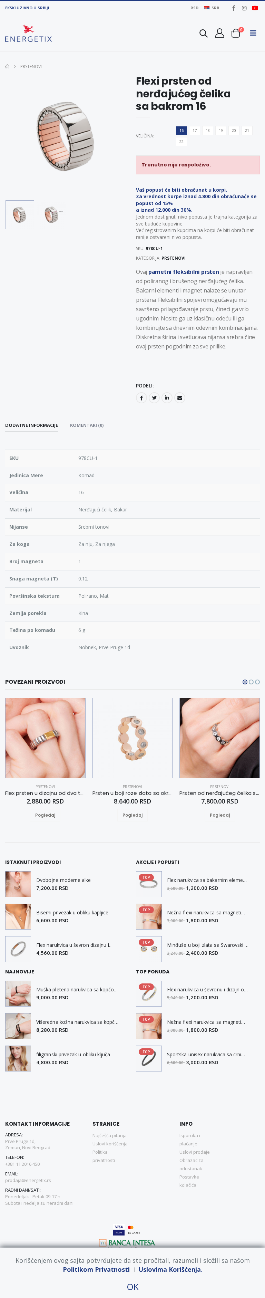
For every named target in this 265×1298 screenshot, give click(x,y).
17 (195, 130)
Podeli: (145, 385)
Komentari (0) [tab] (87, 425)
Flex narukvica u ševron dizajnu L (73, 945)
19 (221, 130)
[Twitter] (154, 397)
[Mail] (179, 397)
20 (234, 130)
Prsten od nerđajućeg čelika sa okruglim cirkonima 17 (219, 793)
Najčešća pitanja (109, 1135)
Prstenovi (30, 66)
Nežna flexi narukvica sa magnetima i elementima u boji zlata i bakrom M (208, 913)
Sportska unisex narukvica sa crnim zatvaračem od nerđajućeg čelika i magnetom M (208, 1054)
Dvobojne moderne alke (63, 880)
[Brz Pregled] (53, 815)
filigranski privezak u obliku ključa (73, 1054)
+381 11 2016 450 (22, 1164)
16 (181, 130)
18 (208, 130)
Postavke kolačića (189, 1181)
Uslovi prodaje (194, 1152)
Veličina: (144, 136)
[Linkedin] (167, 397)
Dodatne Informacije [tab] (31, 425)
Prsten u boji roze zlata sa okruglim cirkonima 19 (132, 793)
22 (181, 141)
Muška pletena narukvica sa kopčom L (77, 990)
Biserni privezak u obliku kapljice (72, 913)
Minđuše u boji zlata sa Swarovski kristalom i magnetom (208, 945)
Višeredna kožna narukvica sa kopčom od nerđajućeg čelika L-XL (77, 1022)
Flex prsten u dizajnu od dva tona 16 (45, 793)
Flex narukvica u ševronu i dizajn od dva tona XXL (208, 990)
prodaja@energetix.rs (28, 1180)
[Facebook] (141, 397)
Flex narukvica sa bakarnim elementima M (208, 880)
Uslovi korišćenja (110, 1144)
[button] (203, 34)
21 (247, 130)
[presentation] (16, 136)
